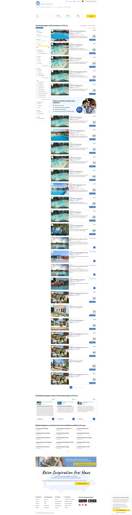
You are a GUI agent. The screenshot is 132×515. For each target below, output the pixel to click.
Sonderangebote (44, 118)
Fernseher (44, 63)
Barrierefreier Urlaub (44, 91)
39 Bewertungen (76, 295)
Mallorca (37, 503)
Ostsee (37, 501)
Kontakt (56, 507)
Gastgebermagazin (68, 501)
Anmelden (70, 1)
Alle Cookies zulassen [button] (121, 510)
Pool (44, 57)
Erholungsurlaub (44, 89)
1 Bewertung (76, 322)
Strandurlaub (44, 83)
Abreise (67, 15)
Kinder (44, 71)
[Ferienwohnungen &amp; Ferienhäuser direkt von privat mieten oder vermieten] (44, 4)
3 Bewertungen (76, 60)
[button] (121, 512)
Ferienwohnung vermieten (91, 1)
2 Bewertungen (76, 33)
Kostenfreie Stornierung (44, 53)
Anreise (58, 15)
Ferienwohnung (44, 113)
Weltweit (37, 505)
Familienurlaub (44, 85)
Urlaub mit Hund (44, 82)
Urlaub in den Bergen (44, 95)
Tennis (44, 107)
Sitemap (37, 507)
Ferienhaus (44, 111)
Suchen (91, 16)
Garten (44, 61)
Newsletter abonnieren (82, 483)
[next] (79, 387)
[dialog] (121, 504)
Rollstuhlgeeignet (44, 75)
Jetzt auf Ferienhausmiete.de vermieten (84, 464)
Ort (37, 15)
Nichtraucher (44, 73)
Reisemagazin (58, 503)
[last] (82, 387)
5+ (46, 36)
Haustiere (44, 70)
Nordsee (37, 499)
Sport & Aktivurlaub (44, 96)
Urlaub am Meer (44, 87)
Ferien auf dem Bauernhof (44, 93)
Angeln (44, 103)
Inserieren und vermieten (70, 499)
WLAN (44, 59)
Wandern (44, 105)
